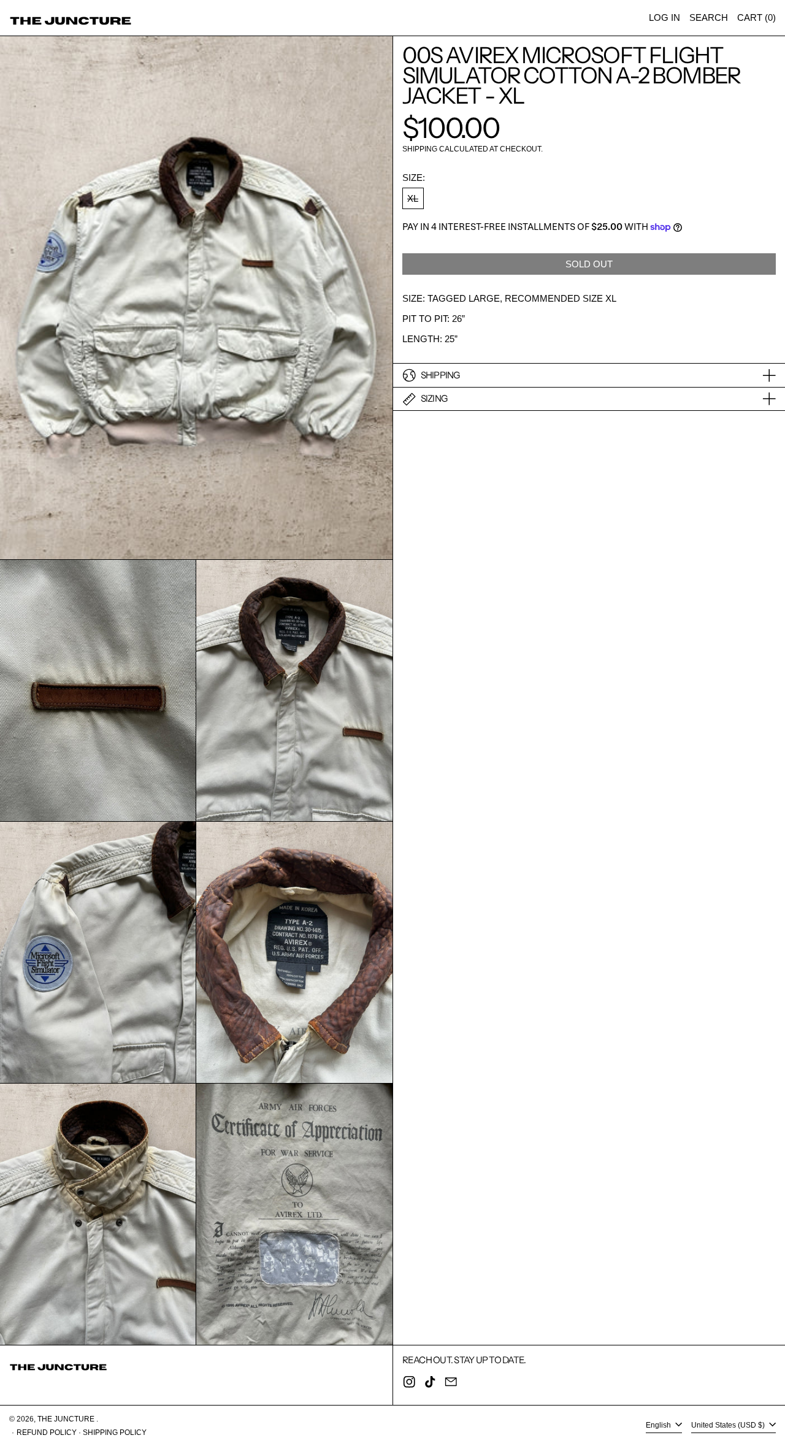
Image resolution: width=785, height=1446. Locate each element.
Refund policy (47, 1432)
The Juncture (66, 1419)
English (659, 1425)
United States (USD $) (729, 1425)
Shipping (419, 149)
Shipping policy (115, 1432)
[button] (708, 18)
